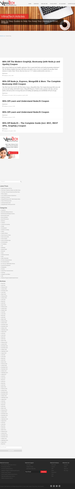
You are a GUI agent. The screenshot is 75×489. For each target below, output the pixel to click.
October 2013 (4, 438)
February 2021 (4, 306)
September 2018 (4, 351)
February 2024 (4, 287)
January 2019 (4, 344)
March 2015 (3, 408)
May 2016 (3, 383)
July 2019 (3, 333)
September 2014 (4, 419)
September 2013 (4, 440)
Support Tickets (29, 466)
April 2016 (3, 385)
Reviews (3, 268)
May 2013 (3, 443)
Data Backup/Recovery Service (8, 476)
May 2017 (3, 379)
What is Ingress (4, 193)
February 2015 (4, 410)
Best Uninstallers (4, 217)
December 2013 (4, 435)
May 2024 (3, 283)
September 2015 (4, 397)
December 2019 (4, 324)
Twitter (65, 466)
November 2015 (4, 394)
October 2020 (4, 310)
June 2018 (3, 356)
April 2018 (3, 360)
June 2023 (3, 292)
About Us (66, 468)
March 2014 (3, 429)
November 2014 (4, 415)
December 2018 (4, 345)
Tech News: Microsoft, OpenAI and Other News (10, 192)
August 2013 (3, 442)
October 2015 (4, 395)
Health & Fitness (4, 233)
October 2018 (4, 349)
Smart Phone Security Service (7, 270)
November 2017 (4, 369)
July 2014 (3, 422)
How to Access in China (6, 235)
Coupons (3, 222)
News (2, 256)
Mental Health (4, 249)
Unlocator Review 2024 (6, 202)
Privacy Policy (34, 486)
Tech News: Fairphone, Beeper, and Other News (10, 190)
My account (62, 3)
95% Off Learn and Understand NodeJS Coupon (25, 101)
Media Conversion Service (7, 478)
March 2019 (3, 340)
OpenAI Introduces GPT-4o (6, 188)
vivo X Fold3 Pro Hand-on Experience (8, 195)
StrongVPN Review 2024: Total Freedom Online (10, 199)
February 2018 (4, 363)
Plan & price (53, 3)
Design (2, 226)
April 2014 (3, 427)
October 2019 (4, 328)
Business (3, 220)
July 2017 (3, 376)
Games (2, 231)
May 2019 (3, 337)
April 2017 (3, 381)
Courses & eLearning (5, 224)
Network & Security (5, 254)
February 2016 (4, 388)
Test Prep (3, 272)
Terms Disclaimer (41, 486)
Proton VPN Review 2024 (6, 200)
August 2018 (3, 353)
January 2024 (4, 288)
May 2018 (3, 358)
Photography (3, 267)
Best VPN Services (5, 219)
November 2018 (4, 347)
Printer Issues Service (6, 472)
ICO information (4, 242)
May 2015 (3, 404)
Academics (3, 210)
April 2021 (3, 303)
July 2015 (3, 401)
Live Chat (28, 464)
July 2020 (3, 312)
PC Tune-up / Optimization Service (8, 263)
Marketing (3, 247)
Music (2, 252)
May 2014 (3, 426)
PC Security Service (5, 261)
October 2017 (4, 370)
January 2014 (4, 433)
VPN (2, 276)
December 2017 (4, 367)
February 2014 (4, 431)
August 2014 (3, 420)
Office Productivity (4, 258)
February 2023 (4, 296)
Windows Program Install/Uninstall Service (9, 277)
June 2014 (3, 424)
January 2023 (4, 297)
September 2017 (4, 372)
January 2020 (4, 322)
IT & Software (4, 244)
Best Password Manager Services (8, 213)
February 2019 (4, 342)
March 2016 (3, 386)
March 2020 (3, 319)
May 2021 (3, 301)
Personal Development (5, 265)
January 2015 (4, 411)
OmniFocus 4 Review (5, 197)
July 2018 (3, 354)
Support (30, 486)
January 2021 (4, 308)
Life (2, 245)
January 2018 (4, 365)
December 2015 (4, 392)
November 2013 (4, 436)
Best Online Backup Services (7, 211)
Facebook (66, 464)
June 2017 (3, 377)
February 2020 (4, 320)
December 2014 (4, 413)
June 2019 (3, 335)
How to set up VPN (5, 236)
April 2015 (3, 406)
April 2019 (3, 338)
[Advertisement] (31, 47)
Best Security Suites (5, 215)
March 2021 (3, 304)
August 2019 (3, 331)
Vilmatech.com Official (5, 274)
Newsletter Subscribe (30, 468)
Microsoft (3, 251)
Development (4, 228)
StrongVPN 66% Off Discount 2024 (8, 204)
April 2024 (3, 285)
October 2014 (4, 417)
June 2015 (3, 402)
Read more (5, 73)
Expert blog (71, 3)
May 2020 (3, 315)
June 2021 (3, 299)
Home (29, 3)
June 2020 (3, 313)
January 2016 (4, 390)
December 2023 (4, 290)
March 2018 (3, 362)
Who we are (44, 3)
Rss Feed (66, 470)
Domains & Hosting (5, 229)
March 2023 (3, 294)
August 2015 (3, 399)
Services (36, 3)
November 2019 (4, 326)
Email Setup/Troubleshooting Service (9, 474)
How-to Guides (4, 238)
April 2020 (3, 317)
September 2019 (4, 329)
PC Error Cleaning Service (6, 260)
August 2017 (3, 374)
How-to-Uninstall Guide (6, 240)
